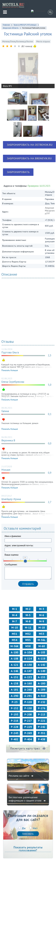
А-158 (14, 683)
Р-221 (41, 720)
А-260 (28, 689)
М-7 (14, 621)
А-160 (28, 683)
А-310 (41, 696)
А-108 (14, 658)
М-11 (28, 627)
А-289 (41, 689)
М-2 (28, 609)
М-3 (41, 609)
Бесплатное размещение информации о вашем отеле (25, 799)
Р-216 (14, 720)
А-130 (28, 665)
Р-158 (28, 708)
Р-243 (14, 733)
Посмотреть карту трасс (25, 748)
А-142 (41, 665)
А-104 (28, 652)
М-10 (14, 627)
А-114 (28, 658)
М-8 (28, 621)
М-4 (14, 615)
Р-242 (41, 727)
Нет (35, 828)
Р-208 (28, 714)
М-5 (28, 615)
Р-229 (28, 727)
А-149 (41, 671)
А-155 (41, 677)
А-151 (14, 677)
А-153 (28, 677)
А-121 (14, 665)
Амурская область (11, 28)
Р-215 (41, 714)
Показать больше (9, 370)
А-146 (14, 671)
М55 (28, 640)
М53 (41, 633)
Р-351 (41, 733)
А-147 (28, 671)
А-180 (41, 683)
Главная (6, 25)
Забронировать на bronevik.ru (29, 158)
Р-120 (28, 702)
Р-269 (28, 733)
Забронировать (18, 172)
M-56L (42, 640)
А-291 (28, 696)
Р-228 (14, 727)
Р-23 (14, 702)
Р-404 (28, 739)
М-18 (41, 627)
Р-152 (14, 708)
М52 (28, 633)
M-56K (14, 646)
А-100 (14, 652)
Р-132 (41, 702)
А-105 (41, 652)
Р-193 (14, 714)
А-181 (14, 689)
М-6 (41, 615)
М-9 (41, 621)
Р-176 (41, 708)
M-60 (41, 646)
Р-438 (41, 739)
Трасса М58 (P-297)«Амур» (25, 25)
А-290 (14, 696)
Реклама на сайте (19, 775)
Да (23, 828)
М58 (28, 646)
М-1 (14, 609)
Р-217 (28, 720)
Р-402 (14, 739)
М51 (14, 633)
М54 (14, 640)
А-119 (41, 658)
